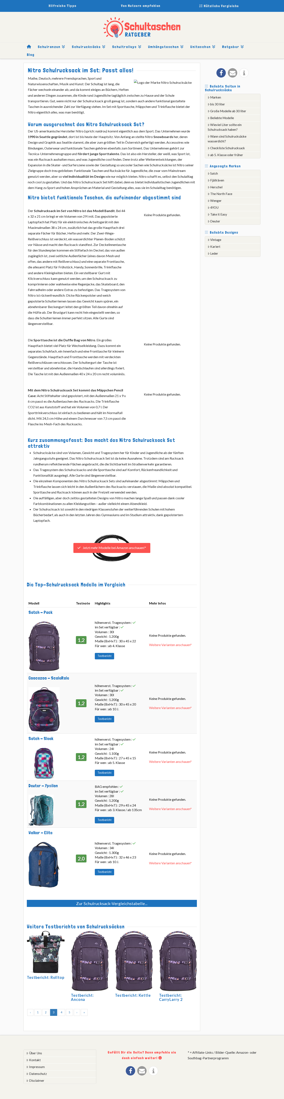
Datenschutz (38, 1074)
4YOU (214, 207)
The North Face (221, 194)
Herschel (216, 187)
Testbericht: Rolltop (45, 977)
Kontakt (35, 1060)
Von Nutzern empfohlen (141, 6)
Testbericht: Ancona (82, 997)
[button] (221, 73)
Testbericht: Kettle (133, 995)
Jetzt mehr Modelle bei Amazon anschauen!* (114, 548)
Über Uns (35, 1053)
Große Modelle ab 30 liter (228, 111)
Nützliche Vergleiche (221, 6)
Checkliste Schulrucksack (227, 148)
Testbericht (104, 655)
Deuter (215, 221)
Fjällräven (217, 180)
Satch (214, 173)
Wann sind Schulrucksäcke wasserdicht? (227, 138)
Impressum (37, 1067)
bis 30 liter (217, 104)
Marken (215, 97)
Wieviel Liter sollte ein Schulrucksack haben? (225, 127)
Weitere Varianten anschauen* (170, 645)
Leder (214, 253)
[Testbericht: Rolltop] (46, 953)
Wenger (216, 200)
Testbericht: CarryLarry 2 (171, 997)
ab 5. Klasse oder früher (226, 155)
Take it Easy (218, 214)
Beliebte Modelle (222, 118)
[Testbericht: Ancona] (90, 962)
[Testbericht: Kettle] (134, 962)
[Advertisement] (236, 325)
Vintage (215, 240)
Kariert (215, 246)
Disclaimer (36, 1080)
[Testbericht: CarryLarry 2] (178, 962)
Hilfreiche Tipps (63, 6)
